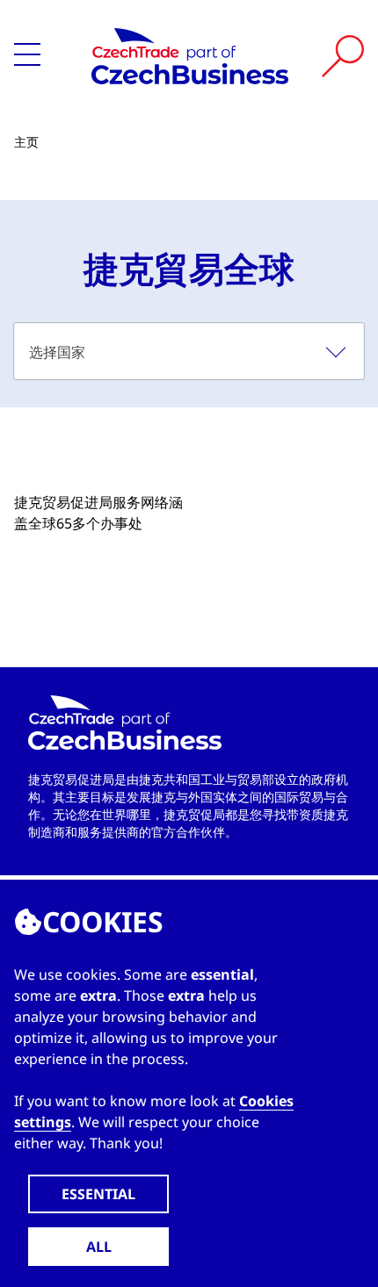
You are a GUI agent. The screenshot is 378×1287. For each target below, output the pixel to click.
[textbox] (189, 351)
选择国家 (57, 352)
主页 (26, 141)
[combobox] (189, 351)
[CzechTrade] (190, 56)
